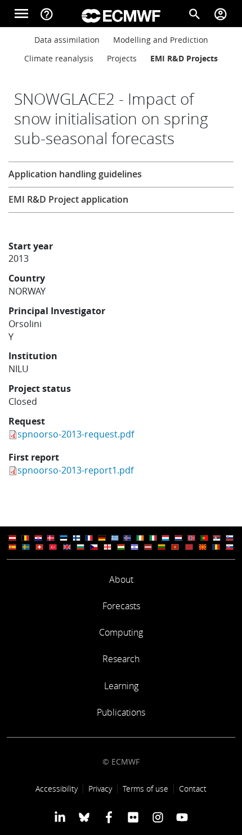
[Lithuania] (161, 547)
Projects (122, 58)
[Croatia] (38, 538)
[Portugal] (204, 538)
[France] (89, 538)
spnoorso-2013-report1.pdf (75, 470)
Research (121, 659)
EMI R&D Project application (68, 199)
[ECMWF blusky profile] (84, 817)
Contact (193, 788)
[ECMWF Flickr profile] (133, 817)
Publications (121, 712)
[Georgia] (107, 547)
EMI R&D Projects (184, 58)
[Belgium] (25, 538)
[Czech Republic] (94, 547)
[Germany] (102, 538)
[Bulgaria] (80, 547)
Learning (121, 686)
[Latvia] (148, 547)
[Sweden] (26, 547)
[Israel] (134, 547)
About (121, 579)
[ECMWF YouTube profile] (182, 817)
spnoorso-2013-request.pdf (75, 434)
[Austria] (12, 538)
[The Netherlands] (178, 538)
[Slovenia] (230, 538)
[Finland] (76, 538)
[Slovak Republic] (230, 547)
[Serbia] (217, 538)
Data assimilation (67, 39)
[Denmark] (51, 538)
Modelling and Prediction (160, 39)
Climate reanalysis (58, 58)
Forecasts (121, 606)
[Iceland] (127, 538)
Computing (121, 632)
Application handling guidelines (75, 174)
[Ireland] (140, 538)
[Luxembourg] (165, 538)
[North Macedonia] (203, 547)
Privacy (100, 788)
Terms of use (145, 788)
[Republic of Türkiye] (53, 547)
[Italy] (153, 538)
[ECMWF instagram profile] (157, 817)
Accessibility (56, 788)
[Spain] (12, 547)
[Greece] (115, 538)
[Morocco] (189, 547)
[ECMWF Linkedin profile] (60, 817)
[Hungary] (121, 547)
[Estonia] (64, 538)
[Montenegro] (175, 547)
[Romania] (216, 547)
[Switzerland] (39, 547)
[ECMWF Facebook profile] (109, 817)
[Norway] (191, 538)
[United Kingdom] (67, 547)
